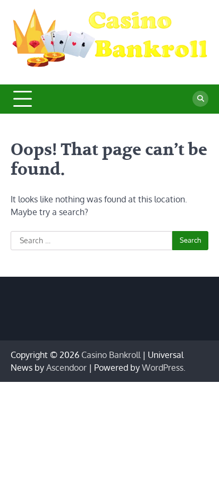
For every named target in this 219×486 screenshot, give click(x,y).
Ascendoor (66, 367)
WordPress (162, 367)
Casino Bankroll (110, 354)
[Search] (200, 99)
